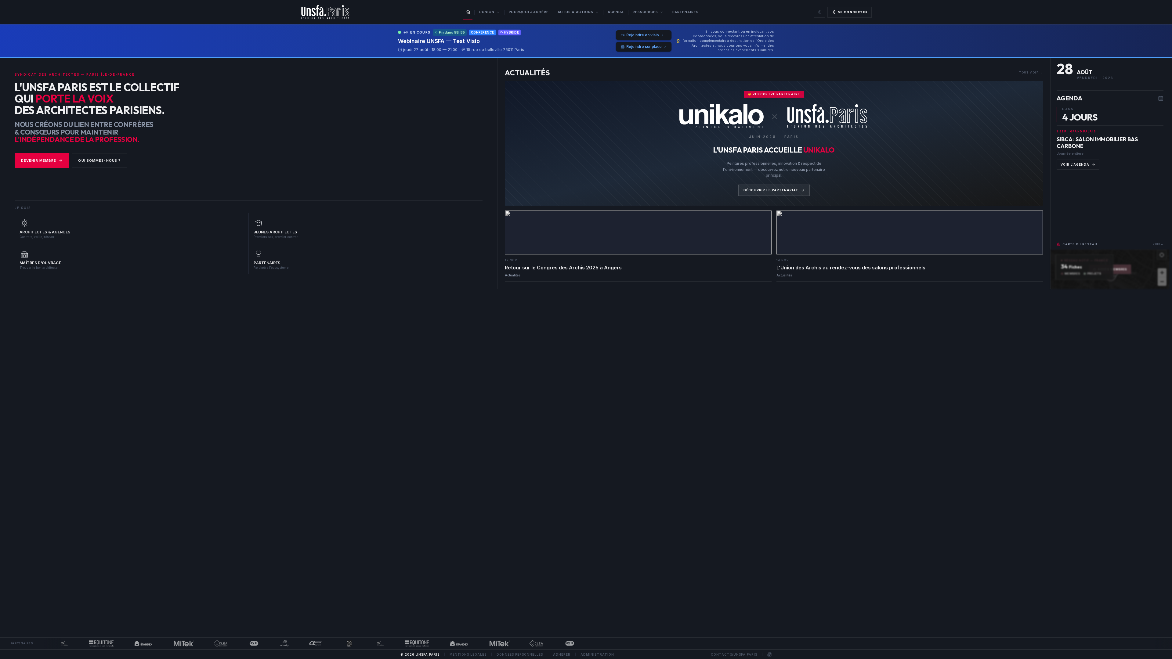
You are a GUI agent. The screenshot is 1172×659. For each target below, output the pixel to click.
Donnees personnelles (520, 654)
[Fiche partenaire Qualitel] (206, 643)
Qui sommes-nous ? (99, 160)
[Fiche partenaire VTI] (240, 643)
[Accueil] (467, 12)
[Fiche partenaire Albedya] (271, 643)
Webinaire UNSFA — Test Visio (439, 41)
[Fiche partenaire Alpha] (302, 643)
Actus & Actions (575, 12)
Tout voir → (1031, 72)
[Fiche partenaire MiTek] (170, 643)
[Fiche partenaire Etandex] (129, 643)
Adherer (561, 654)
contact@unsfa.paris (734, 654)
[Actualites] (769, 654)
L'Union (486, 12)
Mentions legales (468, 654)
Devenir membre (38, 160)
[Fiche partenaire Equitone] (87, 643)
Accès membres (1112, 269)
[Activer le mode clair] (819, 12)
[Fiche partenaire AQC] (335, 643)
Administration (597, 654)
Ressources (645, 12)
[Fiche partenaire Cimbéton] (51, 643)
